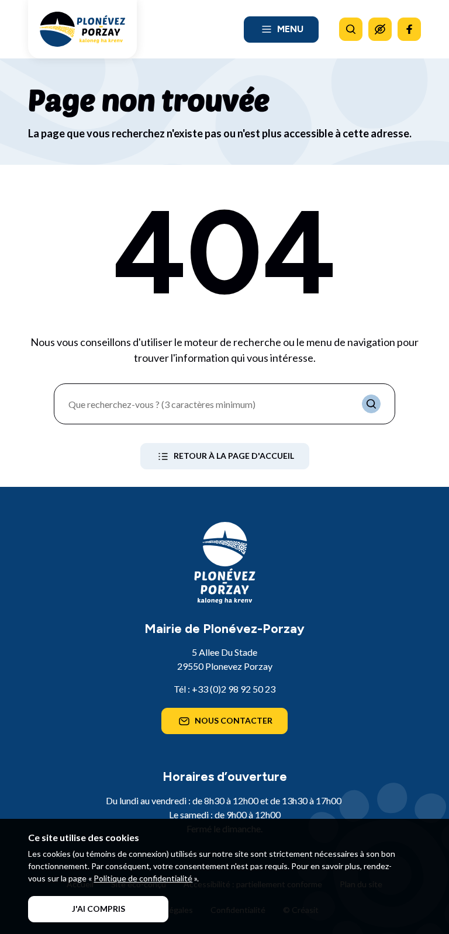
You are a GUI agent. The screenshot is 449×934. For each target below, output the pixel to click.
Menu (290, 28)
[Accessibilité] (380, 29)
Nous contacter (233, 720)
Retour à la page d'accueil (234, 456)
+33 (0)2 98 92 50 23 (233, 688)
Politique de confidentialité (143, 878)
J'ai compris (98, 909)
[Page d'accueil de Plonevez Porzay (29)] (82, 29)
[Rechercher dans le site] (350, 29)
